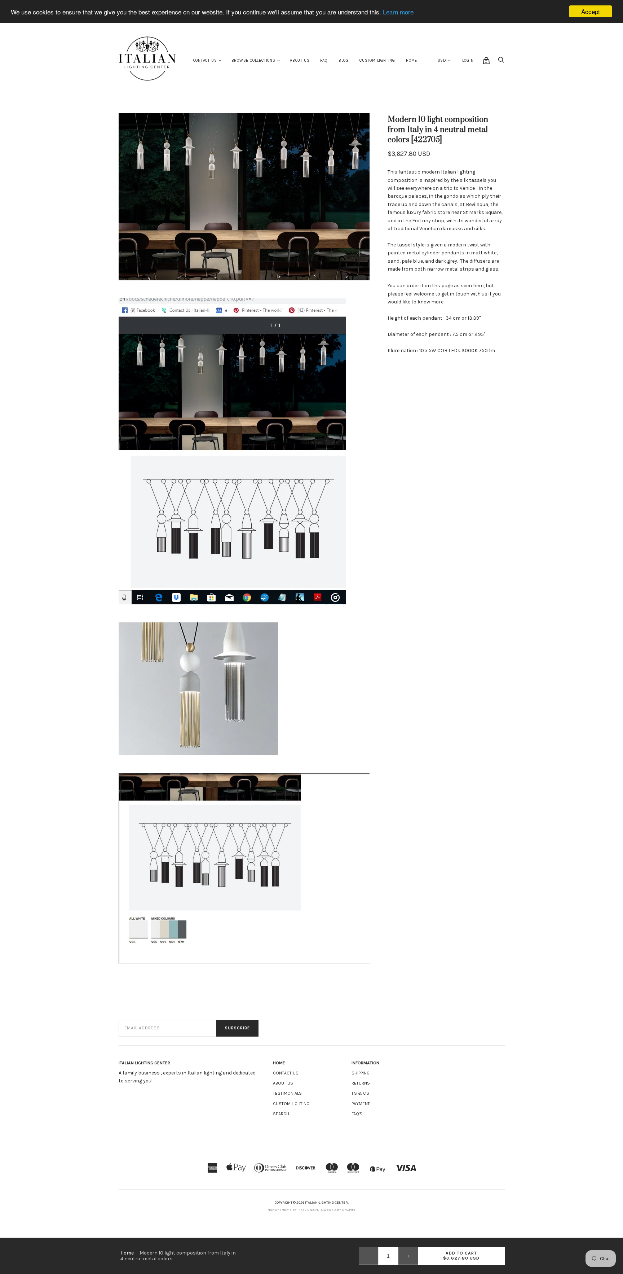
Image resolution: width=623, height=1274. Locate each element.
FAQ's (357, 1113)
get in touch (455, 294)
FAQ (323, 60)
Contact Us (205, 60)
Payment (361, 1103)
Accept (590, 11)
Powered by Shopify (337, 1210)
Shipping (361, 1073)
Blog (344, 60)
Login (468, 60)
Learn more (398, 11)
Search (281, 1113)
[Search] (501, 62)
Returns (361, 1083)
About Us (299, 60)
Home (411, 60)
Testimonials (287, 1093)
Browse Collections (253, 60)
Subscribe (237, 1028)
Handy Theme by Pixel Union (293, 1210)
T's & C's (360, 1093)
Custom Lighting (377, 60)
